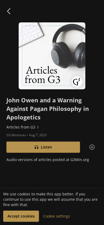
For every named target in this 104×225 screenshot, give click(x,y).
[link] (52, 127)
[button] (8, 11)
